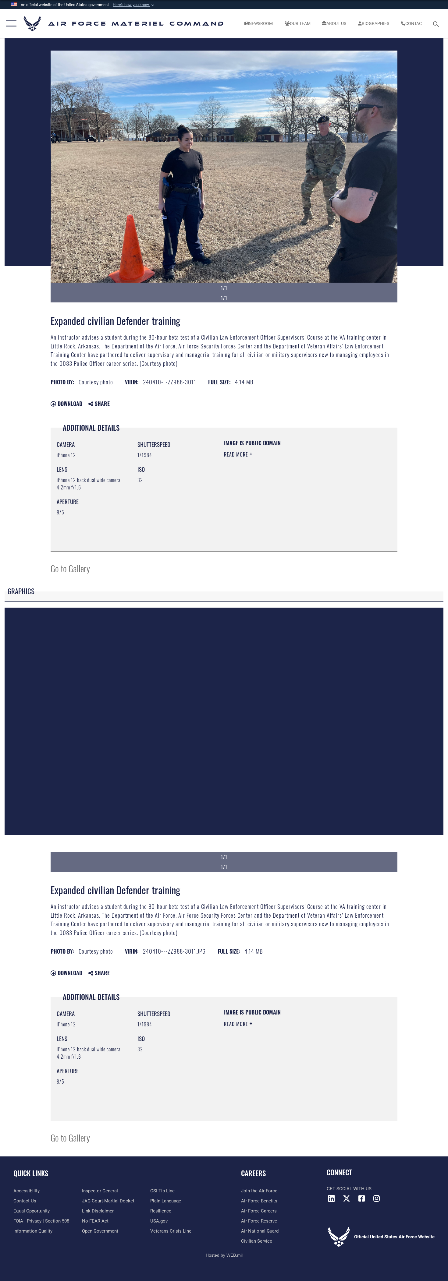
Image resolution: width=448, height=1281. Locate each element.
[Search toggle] (437, 23)
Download (69, 404)
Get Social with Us (349, 1188)
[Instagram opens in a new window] (376, 1198)
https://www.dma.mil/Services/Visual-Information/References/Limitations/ (295, 501)
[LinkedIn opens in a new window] (331, 1198)
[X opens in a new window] (346, 1198)
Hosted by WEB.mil (224, 1255)
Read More (237, 454)
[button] (134, 5)
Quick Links (30, 1173)
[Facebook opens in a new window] (361, 1198)
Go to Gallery (70, 568)
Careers (253, 1173)
